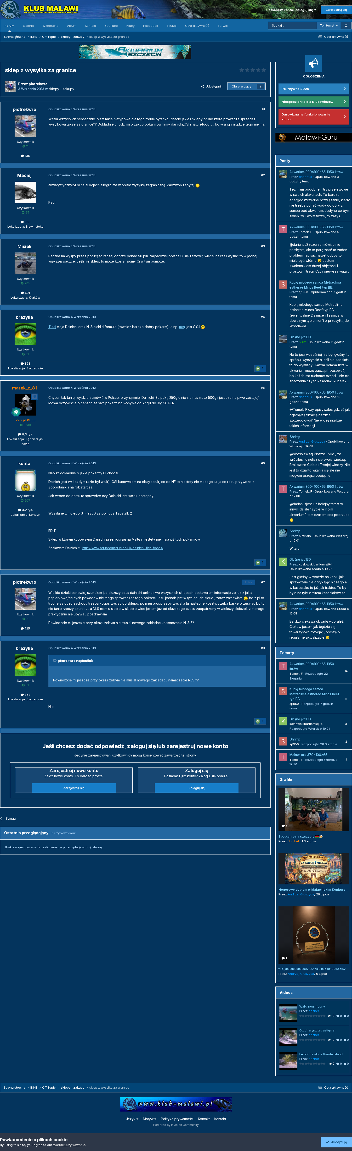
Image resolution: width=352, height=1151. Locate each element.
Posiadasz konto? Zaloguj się (290, 10)
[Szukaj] (346, 25)
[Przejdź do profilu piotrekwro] (10, 86)
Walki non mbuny (312, 1006)
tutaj (182, 327)
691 (27, 293)
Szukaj (171, 25)
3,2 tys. (27, 510)
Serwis (223, 25)
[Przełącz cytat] (55, 660)
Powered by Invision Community (176, 1125)
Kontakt (90, 25)
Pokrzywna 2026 (295, 89)
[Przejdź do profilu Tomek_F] (283, 229)
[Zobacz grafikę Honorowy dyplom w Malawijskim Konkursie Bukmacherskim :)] (313, 868)
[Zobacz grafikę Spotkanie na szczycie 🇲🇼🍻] (313, 809)
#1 (263, 109)
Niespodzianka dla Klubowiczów (307, 102)
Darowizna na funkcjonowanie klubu (306, 116)
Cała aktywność (197, 25)
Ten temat (327, 25)
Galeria (28, 25)
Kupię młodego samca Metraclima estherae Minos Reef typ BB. (314, 694)
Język (131, 1119)
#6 (263, 463)
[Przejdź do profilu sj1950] (283, 284)
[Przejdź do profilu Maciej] (25, 192)
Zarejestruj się (336, 9)
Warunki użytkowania (69, 1145)
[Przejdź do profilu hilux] (283, 339)
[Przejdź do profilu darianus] (283, 174)
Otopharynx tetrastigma (317, 1030)
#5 (263, 387)
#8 (263, 648)
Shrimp (295, 437)
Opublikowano (311, 569)
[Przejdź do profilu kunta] (25, 480)
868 (27, 363)
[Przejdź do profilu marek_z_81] (25, 405)
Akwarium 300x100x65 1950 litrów (316, 172)
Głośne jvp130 (300, 337)
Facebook (150, 25)
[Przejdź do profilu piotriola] (283, 533)
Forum (9, 25)
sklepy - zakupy (61, 89)
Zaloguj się (196, 788)
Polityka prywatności (177, 1119)
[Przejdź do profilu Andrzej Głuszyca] (283, 439)
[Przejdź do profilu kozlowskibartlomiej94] (283, 562)
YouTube (111, 25)
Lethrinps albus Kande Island (321, 1054)
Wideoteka (50, 25)
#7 (263, 582)
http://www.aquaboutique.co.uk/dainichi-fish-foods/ (122, 548)
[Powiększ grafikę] (197, 185)
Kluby (130, 25)
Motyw (148, 1119)
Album (71, 25)
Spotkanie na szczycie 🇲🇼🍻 (300, 836)
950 (27, 222)
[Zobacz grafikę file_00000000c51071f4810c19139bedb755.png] (313, 935)
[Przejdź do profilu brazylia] (25, 334)
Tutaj (52, 327)
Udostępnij (212, 86)
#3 (263, 246)
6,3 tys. (27, 434)
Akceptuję (338, 1142)
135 (27, 156)
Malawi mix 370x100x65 (308, 755)
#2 (263, 175)
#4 (263, 317)
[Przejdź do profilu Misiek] (25, 263)
